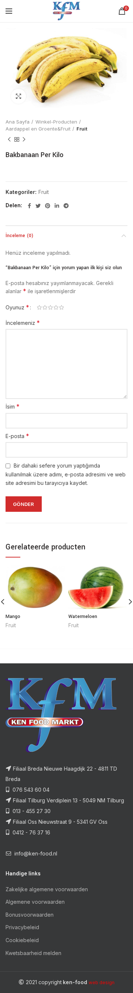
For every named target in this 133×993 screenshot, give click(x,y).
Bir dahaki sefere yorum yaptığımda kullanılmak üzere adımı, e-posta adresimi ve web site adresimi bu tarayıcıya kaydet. (66, 474)
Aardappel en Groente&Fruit (38, 129)
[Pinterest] (47, 206)
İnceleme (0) (19, 235)
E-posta (17, 436)
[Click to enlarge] (18, 96)
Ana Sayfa (18, 122)
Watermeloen (82, 616)
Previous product (9, 139)
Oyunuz (17, 307)
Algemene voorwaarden (35, 902)
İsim (13, 406)
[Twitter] (38, 206)
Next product (24, 139)
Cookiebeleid (22, 940)
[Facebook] (29, 206)
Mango (13, 616)
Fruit (81, 129)
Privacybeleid (22, 927)
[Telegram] (66, 206)
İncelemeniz (23, 322)
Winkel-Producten (56, 122)
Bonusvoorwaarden (30, 915)
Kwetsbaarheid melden (33, 953)
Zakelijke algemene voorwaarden (47, 889)
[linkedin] (56, 206)
